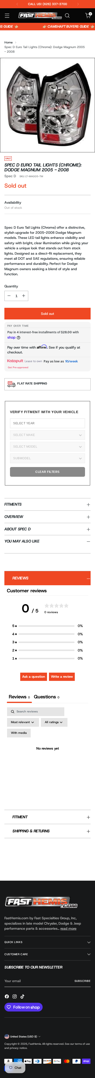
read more (68, 928)
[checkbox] (19, 733)
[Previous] (17, 4)
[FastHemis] (40, 15)
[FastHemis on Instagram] (15, 997)
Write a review (62, 676)
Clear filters (47, 472)
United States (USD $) (23, 1036)
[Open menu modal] (7, 16)
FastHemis (34, 1043)
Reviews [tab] (19, 697)
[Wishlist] (78, 16)
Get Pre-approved (18, 367)
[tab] (46, 697)
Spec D (10, 176)
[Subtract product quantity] (9, 296)
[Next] (78, 4)
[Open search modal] (67, 16)
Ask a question (33, 676)
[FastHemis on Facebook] (7, 997)
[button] (47, 625)
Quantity (11, 286)
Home (8, 42)
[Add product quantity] (23, 296)
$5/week (71, 361)
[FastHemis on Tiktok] (23, 997)
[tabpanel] (47, 754)
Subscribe (83, 981)
